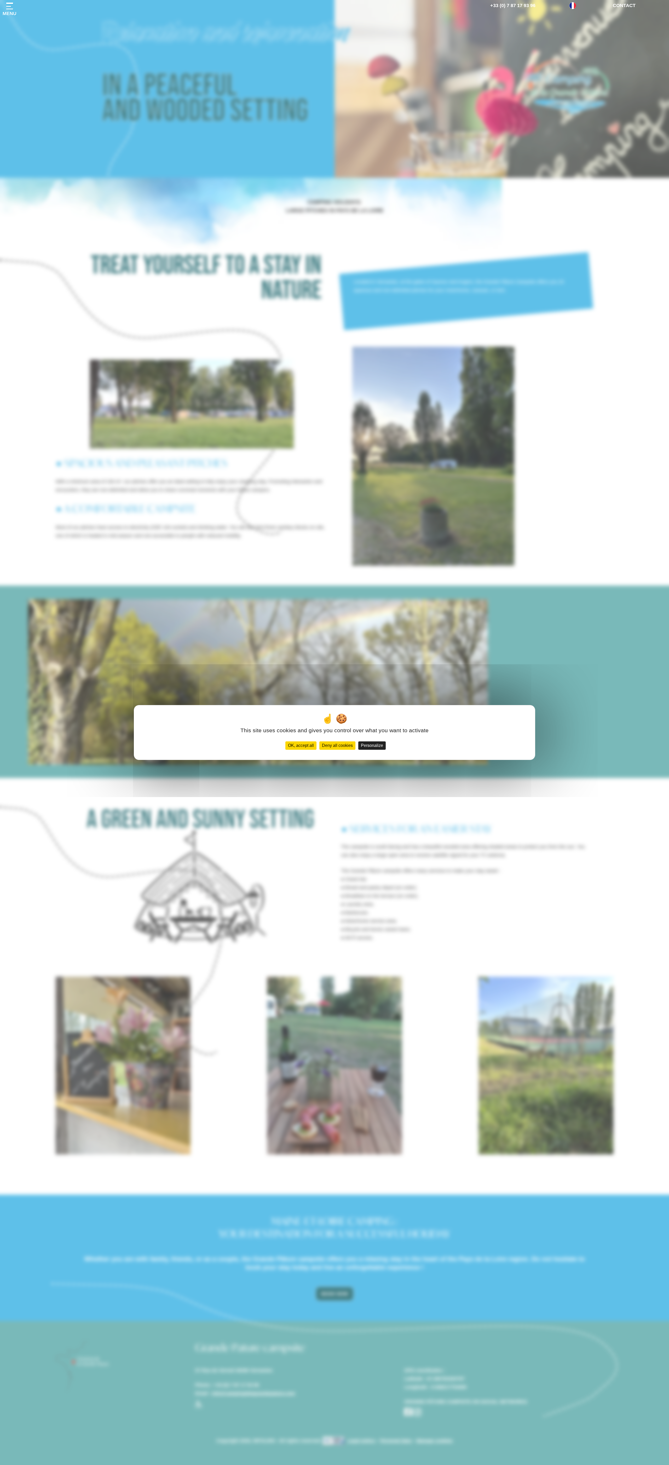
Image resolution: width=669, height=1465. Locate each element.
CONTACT (624, 5)
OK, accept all (301, 745)
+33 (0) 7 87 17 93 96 (512, 5)
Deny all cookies (337, 745)
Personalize (372, 745)
